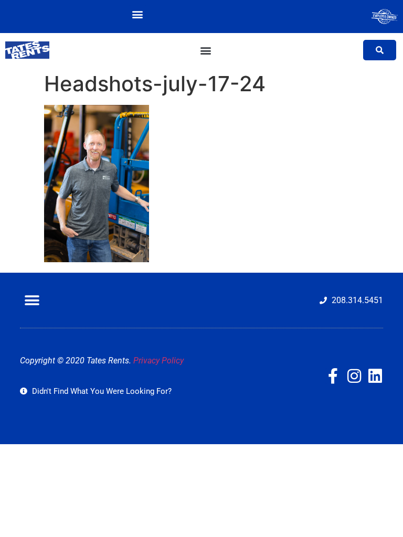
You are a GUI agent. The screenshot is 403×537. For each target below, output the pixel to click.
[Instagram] (354, 376)
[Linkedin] (375, 376)
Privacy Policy (158, 361)
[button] (137, 14)
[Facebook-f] (333, 376)
